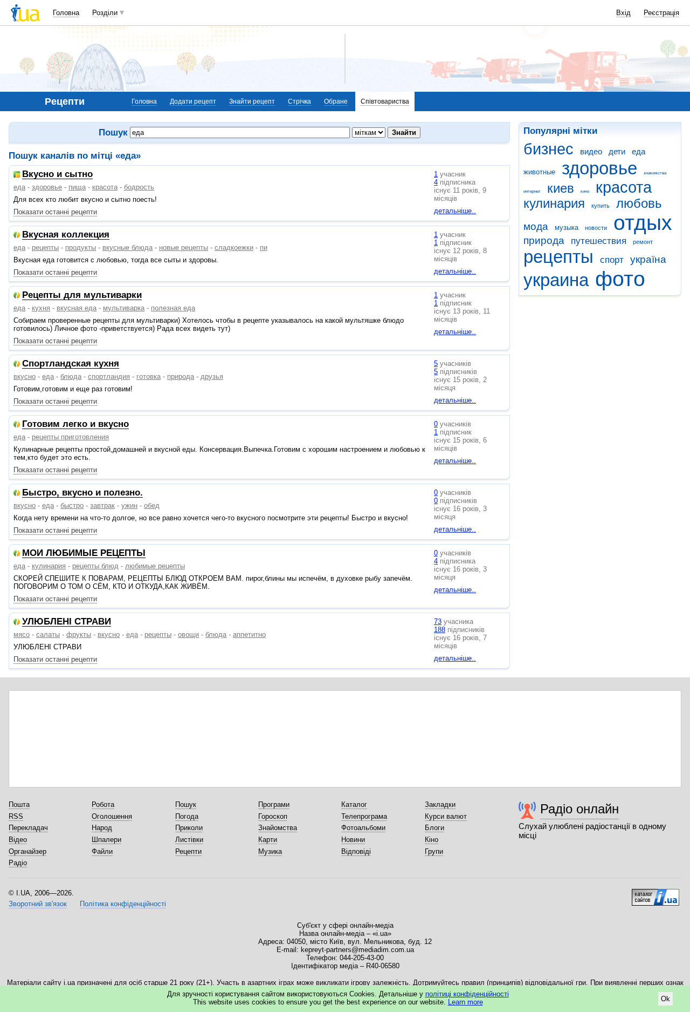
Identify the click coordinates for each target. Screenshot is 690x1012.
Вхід (623, 13)
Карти (267, 840)
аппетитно (249, 634)
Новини (353, 840)
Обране (336, 101)
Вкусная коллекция (65, 235)
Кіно (431, 840)
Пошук (185, 804)
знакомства (655, 173)
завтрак (102, 505)
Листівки (189, 840)
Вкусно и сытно (57, 174)
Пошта (19, 804)
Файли (102, 851)
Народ (102, 828)
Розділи (105, 13)
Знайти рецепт (252, 101)
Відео (18, 840)
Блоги (434, 828)
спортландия (109, 376)
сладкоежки (234, 247)
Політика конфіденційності (123, 904)
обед (152, 505)
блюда (70, 376)
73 (437, 621)
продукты (80, 247)
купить (600, 205)
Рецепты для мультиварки (82, 295)
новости (596, 228)
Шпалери (106, 840)
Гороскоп (272, 816)
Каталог (354, 804)
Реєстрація (661, 13)
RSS (16, 816)
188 (439, 630)
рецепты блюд (95, 566)
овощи (188, 634)
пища (77, 187)
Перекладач (28, 828)
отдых (642, 222)
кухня (41, 308)
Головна (66, 13)
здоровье (599, 168)
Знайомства (277, 828)
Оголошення (112, 816)
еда (638, 151)
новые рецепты (183, 247)
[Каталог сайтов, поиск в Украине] (655, 893)
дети (617, 151)
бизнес (548, 149)
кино (585, 191)
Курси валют (446, 816)
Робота (103, 804)
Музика (270, 851)
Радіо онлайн (579, 809)
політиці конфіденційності (467, 994)
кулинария (554, 203)
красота (624, 187)
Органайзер (27, 851)
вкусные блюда (127, 247)
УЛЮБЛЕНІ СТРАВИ (66, 622)
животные (539, 172)
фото (620, 278)
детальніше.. (455, 211)
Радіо (18, 863)
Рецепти (188, 851)
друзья (212, 376)
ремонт (643, 242)
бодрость (139, 187)
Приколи (189, 828)
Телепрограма (364, 816)
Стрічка (299, 101)
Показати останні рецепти (55, 212)
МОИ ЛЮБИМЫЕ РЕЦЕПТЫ (84, 553)
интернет (532, 191)
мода (535, 226)
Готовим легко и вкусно (75, 424)
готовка (148, 376)
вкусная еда (76, 308)
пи (263, 247)
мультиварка (123, 308)
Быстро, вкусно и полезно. (82, 493)
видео (591, 151)
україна (648, 259)
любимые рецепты (155, 566)
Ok (665, 999)
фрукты (78, 634)
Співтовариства (385, 101)
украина (556, 280)
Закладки (440, 804)
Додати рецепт (193, 101)
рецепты (558, 257)
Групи (434, 851)
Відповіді (356, 851)
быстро (72, 505)
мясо (21, 634)
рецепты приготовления (70, 437)
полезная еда (173, 308)
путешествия (598, 241)
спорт (612, 260)
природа (543, 240)
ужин (129, 505)
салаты (48, 634)
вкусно (24, 376)
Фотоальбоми (363, 828)
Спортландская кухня (70, 364)
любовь (639, 203)
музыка (566, 227)
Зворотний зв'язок (38, 904)
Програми (273, 804)
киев (560, 188)
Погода (186, 816)
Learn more (465, 1002)
